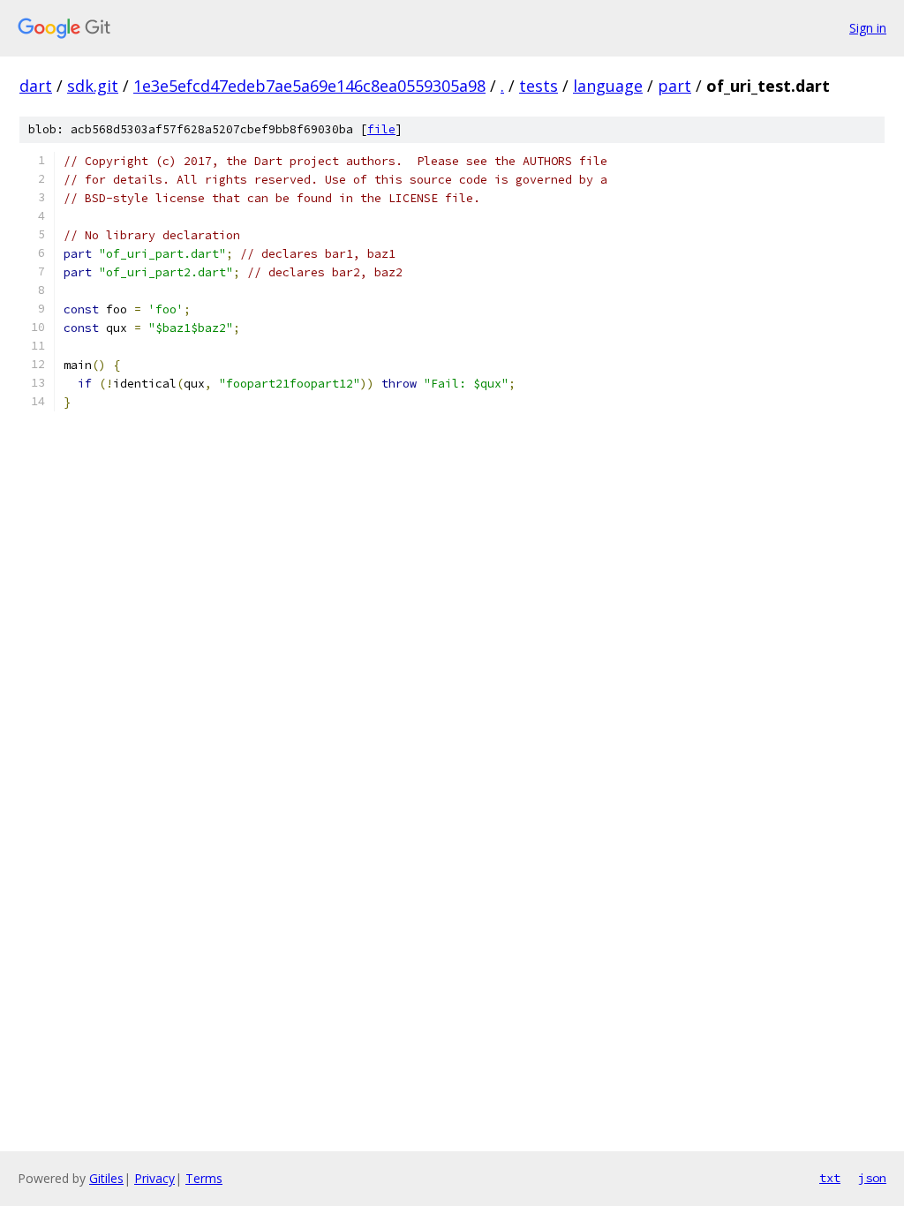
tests (538, 85)
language (608, 85)
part (674, 85)
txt (829, 1178)
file (381, 129)
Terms (203, 1178)
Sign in (867, 27)
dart (35, 85)
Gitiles (106, 1178)
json (872, 1178)
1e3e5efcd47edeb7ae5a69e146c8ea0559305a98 (309, 85)
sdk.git (92, 85)
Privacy (154, 1178)
